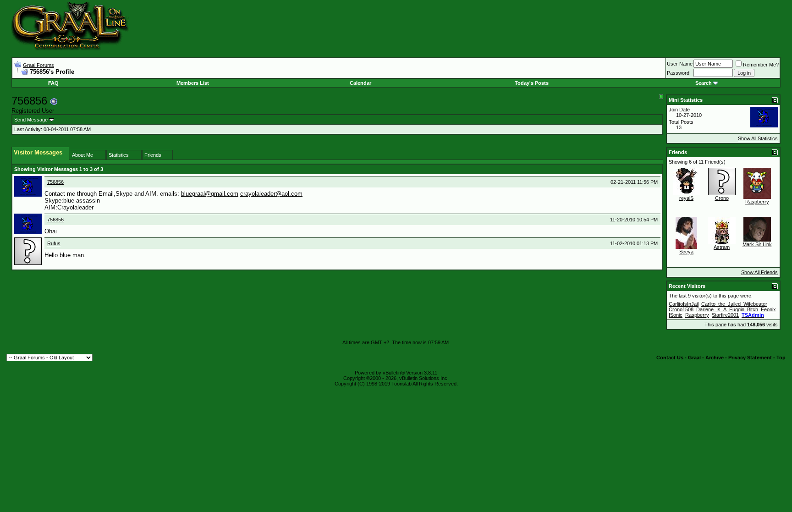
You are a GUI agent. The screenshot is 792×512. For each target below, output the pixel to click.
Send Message (31, 119)
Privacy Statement (750, 357)
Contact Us (669, 357)
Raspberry (757, 201)
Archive (714, 357)
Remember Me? (761, 64)
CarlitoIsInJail (683, 304)
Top (781, 357)
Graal (694, 357)
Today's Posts (532, 83)
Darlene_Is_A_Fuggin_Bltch (727, 309)
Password (678, 73)
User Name (680, 63)
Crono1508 (681, 309)
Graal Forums (38, 65)
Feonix (768, 309)
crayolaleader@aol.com (271, 193)
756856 (55, 182)
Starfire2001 (725, 315)
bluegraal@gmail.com (209, 193)
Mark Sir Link (757, 244)
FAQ (53, 83)
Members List (192, 83)
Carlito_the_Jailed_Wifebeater (734, 304)
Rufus (53, 243)
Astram (722, 247)
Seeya (686, 251)
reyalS (686, 198)
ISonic (675, 315)
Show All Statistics (758, 138)
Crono (722, 198)
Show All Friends (759, 272)
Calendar (360, 83)
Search (703, 83)
